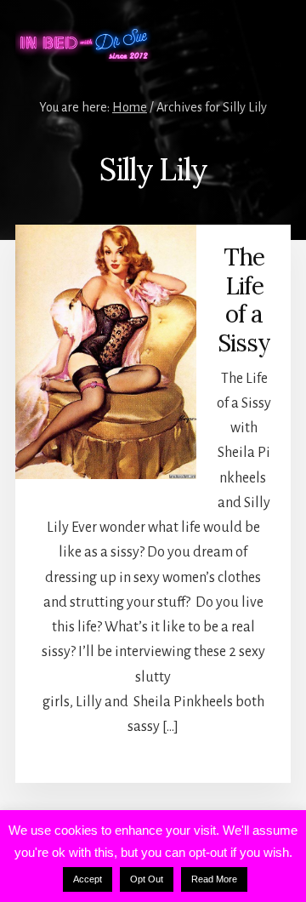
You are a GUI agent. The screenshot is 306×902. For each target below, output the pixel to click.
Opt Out (146, 879)
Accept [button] (87, 879)
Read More (214, 879)
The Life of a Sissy (244, 300)
